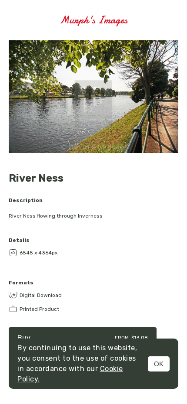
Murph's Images (93, 20)
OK (159, 364)
